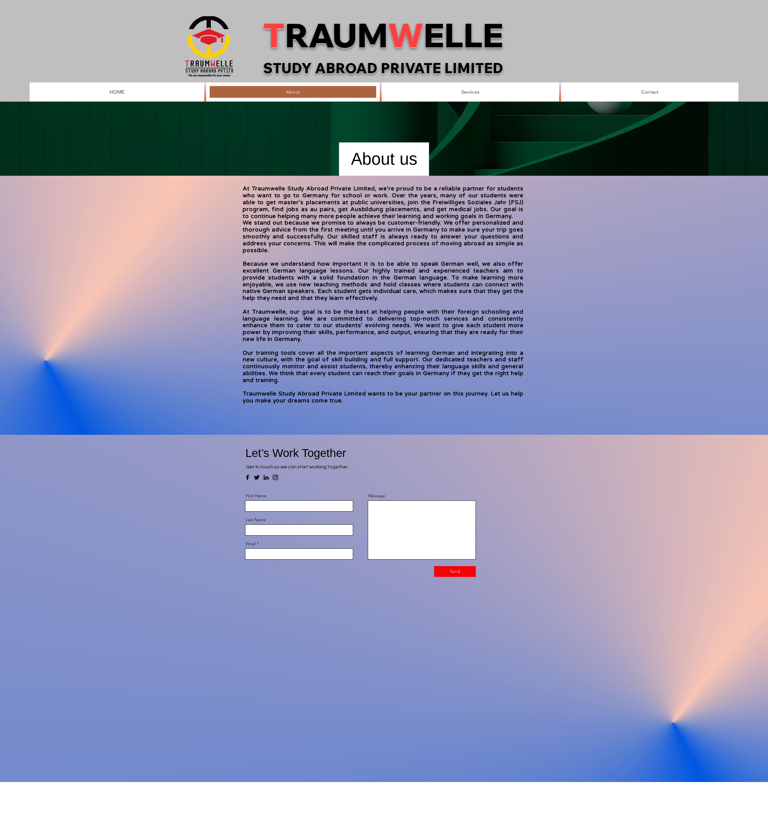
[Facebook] (247, 477)
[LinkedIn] (266, 477)
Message (376, 496)
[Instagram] (275, 477)
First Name (256, 496)
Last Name (256, 520)
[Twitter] (256, 477)
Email (251, 544)
